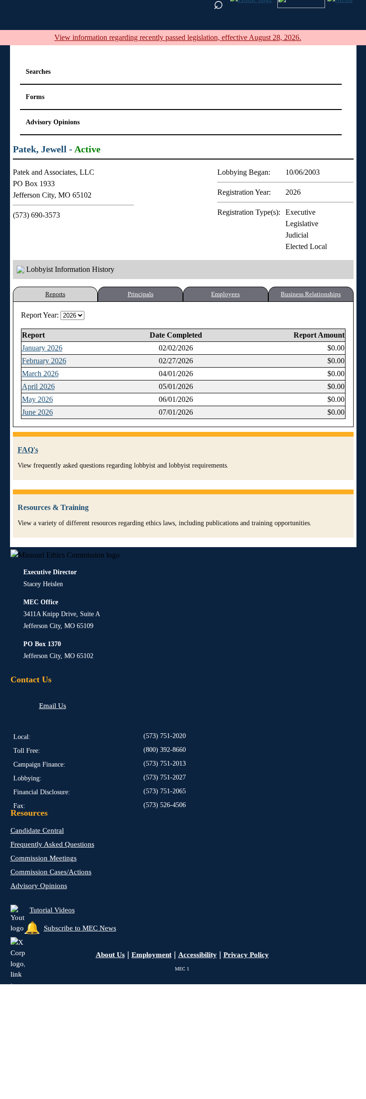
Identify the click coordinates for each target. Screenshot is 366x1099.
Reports (55, 294)
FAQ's (28, 450)
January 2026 (42, 348)
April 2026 (38, 386)
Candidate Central (37, 830)
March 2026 (40, 374)
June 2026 (37, 412)
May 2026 (37, 399)
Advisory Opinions (38, 885)
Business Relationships (311, 294)
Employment (152, 955)
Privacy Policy (246, 955)
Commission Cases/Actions (51, 872)
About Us (110, 955)
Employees (225, 294)
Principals (140, 294)
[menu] (301, 5)
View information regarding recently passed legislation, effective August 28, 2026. (177, 37)
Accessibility (197, 955)
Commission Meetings (43, 858)
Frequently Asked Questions (52, 844)
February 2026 (44, 361)
